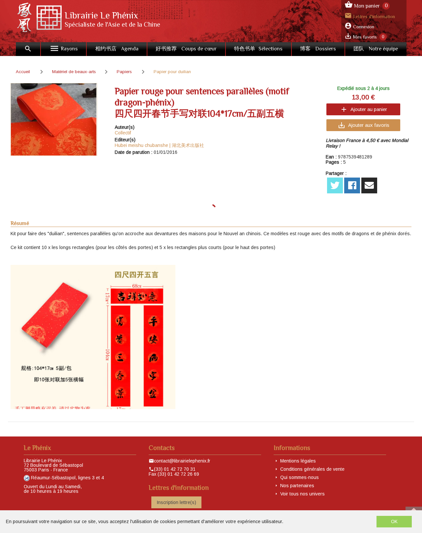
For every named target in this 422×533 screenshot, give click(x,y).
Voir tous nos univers (302, 493)
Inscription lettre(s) (176, 502)
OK (394, 521)
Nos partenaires (297, 485)
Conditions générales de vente (312, 469)
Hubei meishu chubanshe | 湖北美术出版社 (159, 145)
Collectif (123, 132)
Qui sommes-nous (299, 477)
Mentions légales (298, 460)
